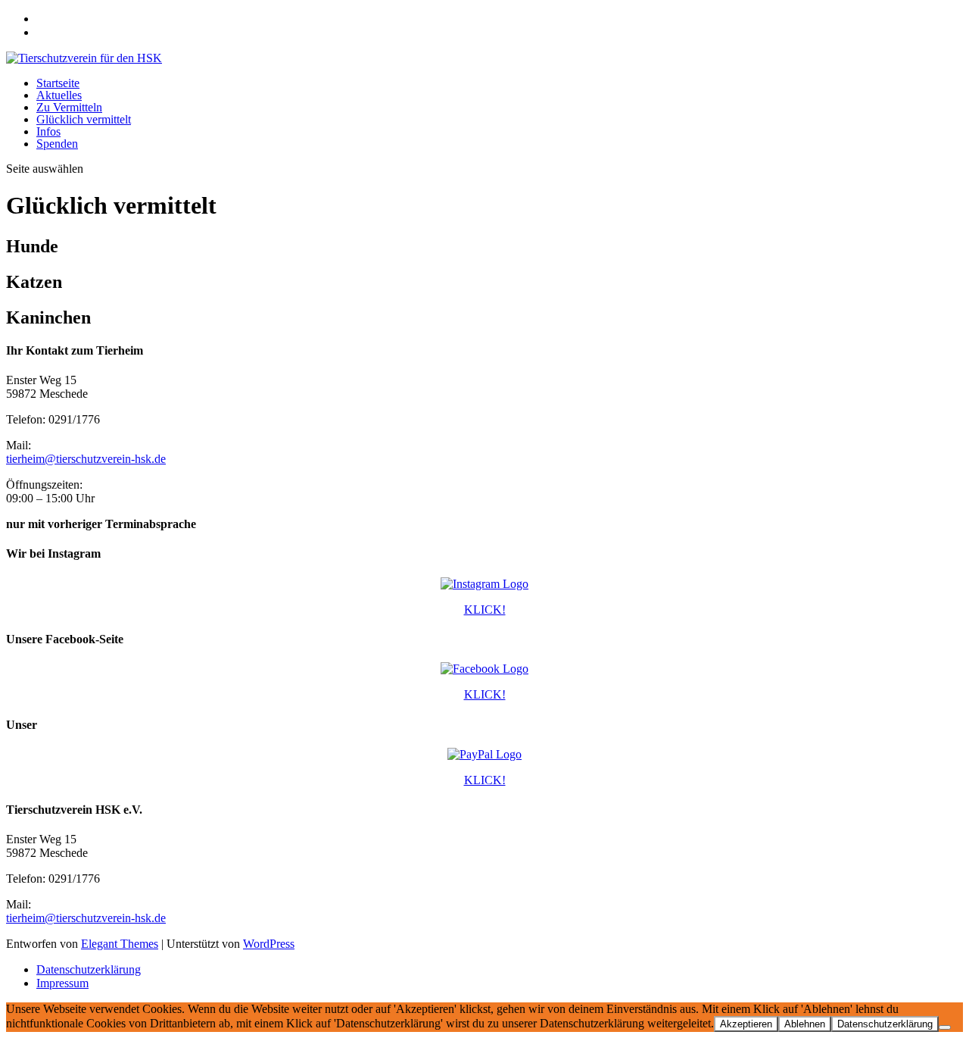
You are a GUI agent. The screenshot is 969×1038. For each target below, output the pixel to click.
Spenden (57, 143)
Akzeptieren (746, 1024)
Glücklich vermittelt (83, 119)
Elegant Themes (119, 943)
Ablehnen (804, 1024)
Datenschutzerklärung (88, 969)
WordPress (268, 943)
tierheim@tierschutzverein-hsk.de (86, 458)
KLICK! (485, 609)
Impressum (62, 983)
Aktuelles (59, 95)
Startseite (57, 83)
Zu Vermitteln (69, 107)
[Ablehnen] (945, 1027)
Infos (48, 131)
